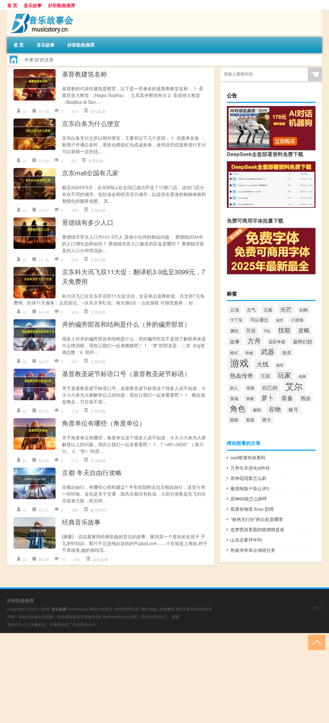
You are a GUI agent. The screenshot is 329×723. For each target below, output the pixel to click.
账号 (293, 409)
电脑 (302, 376)
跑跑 (234, 420)
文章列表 (95, 160)
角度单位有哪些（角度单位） (104, 423)
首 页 (12, 5)
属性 (234, 331)
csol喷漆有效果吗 (247, 457)
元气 (251, 309)
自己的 (270, 387)
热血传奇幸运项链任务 (252, 550)
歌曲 (249, 353)
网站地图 (149, 609)
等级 (250, 388)
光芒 (286, 309)
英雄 (234, 398)
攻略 (304, 330)
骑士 (266, 419)
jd (24, 111)
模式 (234, 352)
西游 (305, 398)
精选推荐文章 (126, 609)
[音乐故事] (41, 12)
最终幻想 (302, 341)
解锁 (257, 409)
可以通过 (259, 319)
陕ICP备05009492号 (194, 609)
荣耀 (250, 398)
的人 (234, 388)
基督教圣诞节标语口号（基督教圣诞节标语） (126, 373)
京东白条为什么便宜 (91, 123)
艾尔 (294, 386)
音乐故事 (33, 5)
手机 (267, 330)
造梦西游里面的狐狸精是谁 (257, 529)
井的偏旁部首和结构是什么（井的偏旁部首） (126, 324)
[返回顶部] (315, 642)
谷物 (275, 408)
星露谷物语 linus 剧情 (252, 509)
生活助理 (98, 460)
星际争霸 (277, 342)
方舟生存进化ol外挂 (250, 467)
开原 (251, 330)
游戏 (239, 362)
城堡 (279, 320)
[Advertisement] (164, 678)
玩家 (284, 375)
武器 (267, 351)
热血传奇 (241, 375)
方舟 (254, 340)
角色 (237, 408)
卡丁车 (236, 320)
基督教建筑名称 (84, 73)
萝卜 (268, 397)
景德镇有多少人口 (87, 222)
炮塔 (279, 365)
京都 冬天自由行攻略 (92, 472)
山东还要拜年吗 (246, 539)
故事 (235, 341)
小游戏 (297, 320)
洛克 (286, 352)
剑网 (303, 310)
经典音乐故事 (81, 521)
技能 (284, 329)
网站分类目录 (100, 609)
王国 (265, 376)
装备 (287, 397)
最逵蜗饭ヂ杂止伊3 (249, 488)
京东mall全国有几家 (90, 172)
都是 (250, 420)
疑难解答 (167, 609)
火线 (262, 364)
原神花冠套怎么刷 (248, 478)
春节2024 (98, 510)
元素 (267, 309)
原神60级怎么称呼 (248, 498)
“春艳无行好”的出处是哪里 (256, 519)
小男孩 (316, 608)
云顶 (234, 309)
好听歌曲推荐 (61, 5)
